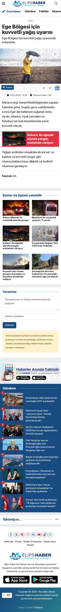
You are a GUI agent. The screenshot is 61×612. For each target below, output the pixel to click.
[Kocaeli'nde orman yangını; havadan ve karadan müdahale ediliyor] (16, 261)
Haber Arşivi (49, 541)
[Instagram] (27, 534)
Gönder (9, 325)
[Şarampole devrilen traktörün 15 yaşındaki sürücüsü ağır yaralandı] (45, 261)
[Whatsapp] (50, 534)
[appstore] (17, 580)
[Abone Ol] (57, 88)
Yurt (30, 21)
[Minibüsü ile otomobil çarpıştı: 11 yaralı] (45, 207)
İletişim (30, 545)
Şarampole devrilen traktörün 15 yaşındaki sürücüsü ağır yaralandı (45, 274)
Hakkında (8, 541)
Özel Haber (13, 11)
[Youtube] (39, 534)
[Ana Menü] (3, 3)
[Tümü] (56, 519)
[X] (16, 534)
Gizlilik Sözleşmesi (32, 541)
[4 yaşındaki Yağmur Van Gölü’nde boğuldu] (45, 233)
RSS (8, 595)
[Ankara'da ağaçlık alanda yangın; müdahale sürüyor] (16, 233)
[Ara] (56, 4)
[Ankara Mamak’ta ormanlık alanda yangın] (16, 207)
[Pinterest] (22, 534)
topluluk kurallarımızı (31, 336)
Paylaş (9, 87)
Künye (18, 541)
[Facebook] (10, 534)
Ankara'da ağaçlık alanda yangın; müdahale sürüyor (13, 246)
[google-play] (44, 580)
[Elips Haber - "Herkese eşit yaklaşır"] (29, 3)
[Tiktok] (44, 534)
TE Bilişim (38, 607)
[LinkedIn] (33, 534)
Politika (43, 11)
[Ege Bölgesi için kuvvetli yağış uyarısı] (30, 66)
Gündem (30, 11)
